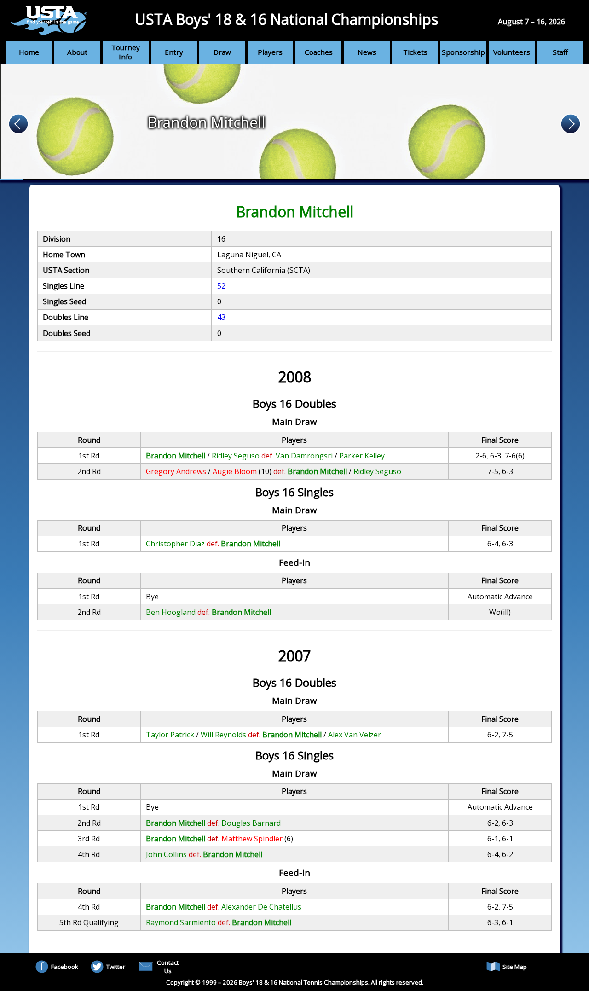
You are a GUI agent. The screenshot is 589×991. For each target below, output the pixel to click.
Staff (560, 52)
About (77, 52)
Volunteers (511, 52)
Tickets (415, 52)
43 (221, 317)
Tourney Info (125, 52)
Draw (222, 52)
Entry (174, 52)
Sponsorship (463, 52)
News (367, 52)
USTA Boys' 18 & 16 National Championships (286, 19)
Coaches (319, 52)
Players (270, 52)
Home (29, 52)
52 (221, 286)
